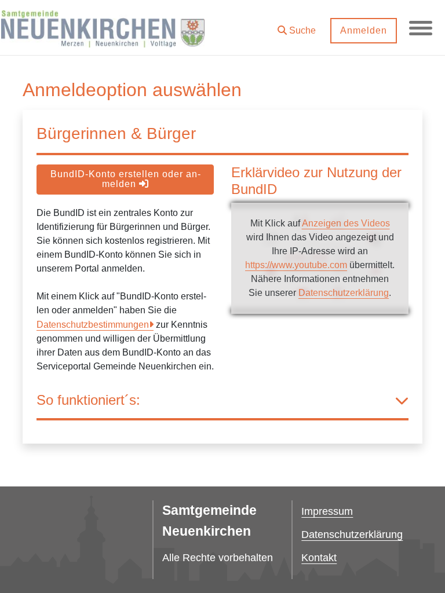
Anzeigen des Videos (346, 223)
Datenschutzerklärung (343, 293)
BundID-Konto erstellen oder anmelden (125, 179)
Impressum (327, 511)
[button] (297, 26)
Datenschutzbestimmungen (93, 325)
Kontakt (319, 557)
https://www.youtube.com (296, 265)
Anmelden (363, 30)
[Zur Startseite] (103, 28)
